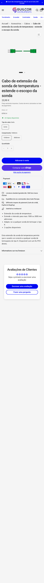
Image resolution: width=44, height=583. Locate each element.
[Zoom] (38, 34)
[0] (40, 10)
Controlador (26, 17)
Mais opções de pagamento (22, 172)
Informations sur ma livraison (13, 251)
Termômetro (6, 17)
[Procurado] (37, 10)
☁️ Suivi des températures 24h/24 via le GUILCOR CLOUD (22, 2)
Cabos (27, 23)
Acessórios (16, 23)
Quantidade (6, 143)
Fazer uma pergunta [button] (22, 292)
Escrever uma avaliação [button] (22, 286)
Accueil (5, 23)
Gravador (16, 17)
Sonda (35, 17)
